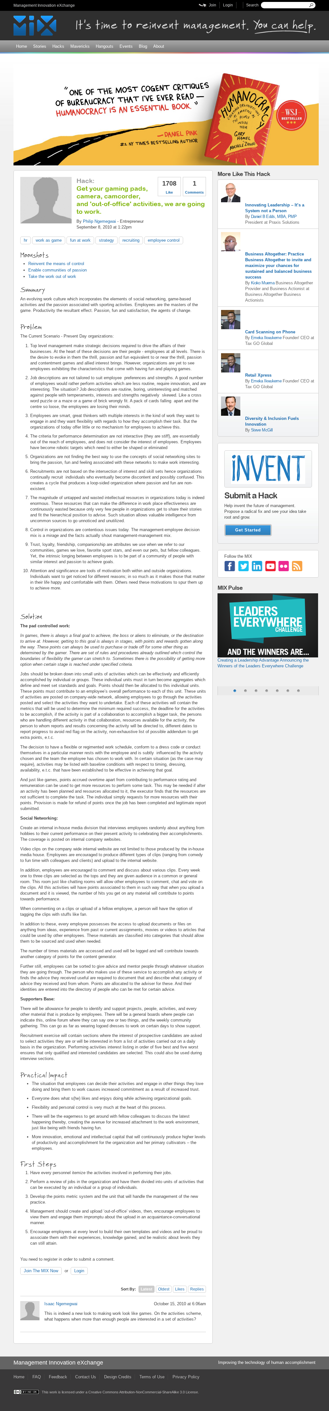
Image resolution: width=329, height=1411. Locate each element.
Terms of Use (151, 1376)
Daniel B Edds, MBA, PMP (274, 216)
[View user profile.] (46, 220)
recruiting (130, 240)
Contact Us (85, 1376)
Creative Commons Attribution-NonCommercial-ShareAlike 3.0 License (143, 1392)
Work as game (49, 240)
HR (25, 240)
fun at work (80, 240)
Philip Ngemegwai (99, 221)
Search (252, 5)
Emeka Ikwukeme (266, 337)
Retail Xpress (258, 375)
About (158, 46)
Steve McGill (261, 430)
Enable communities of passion (57, 270)
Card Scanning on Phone (270, 332)
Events (126, 46)
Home (21, 46)
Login (228, 5)
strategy (106, 240)
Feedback (58, 1376)
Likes (179, 1289)
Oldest (163, 1289)
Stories (39, 46)
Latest (146, 1289)
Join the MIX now (41, 1270)
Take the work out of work (52, 276)
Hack (84, 180)
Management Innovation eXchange (44, 5)
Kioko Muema (262, 282)
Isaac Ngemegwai (60, 1303)
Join (212, 5)
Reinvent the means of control (56, 263)
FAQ (36, 1376)
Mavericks (80, 46)
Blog (143, 46)
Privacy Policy (186, 1376)
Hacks (58, 46)
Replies (197, 1289)
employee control (164, 240)
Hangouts (104, 46)
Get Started (248, 530)
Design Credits (117, 1376)
